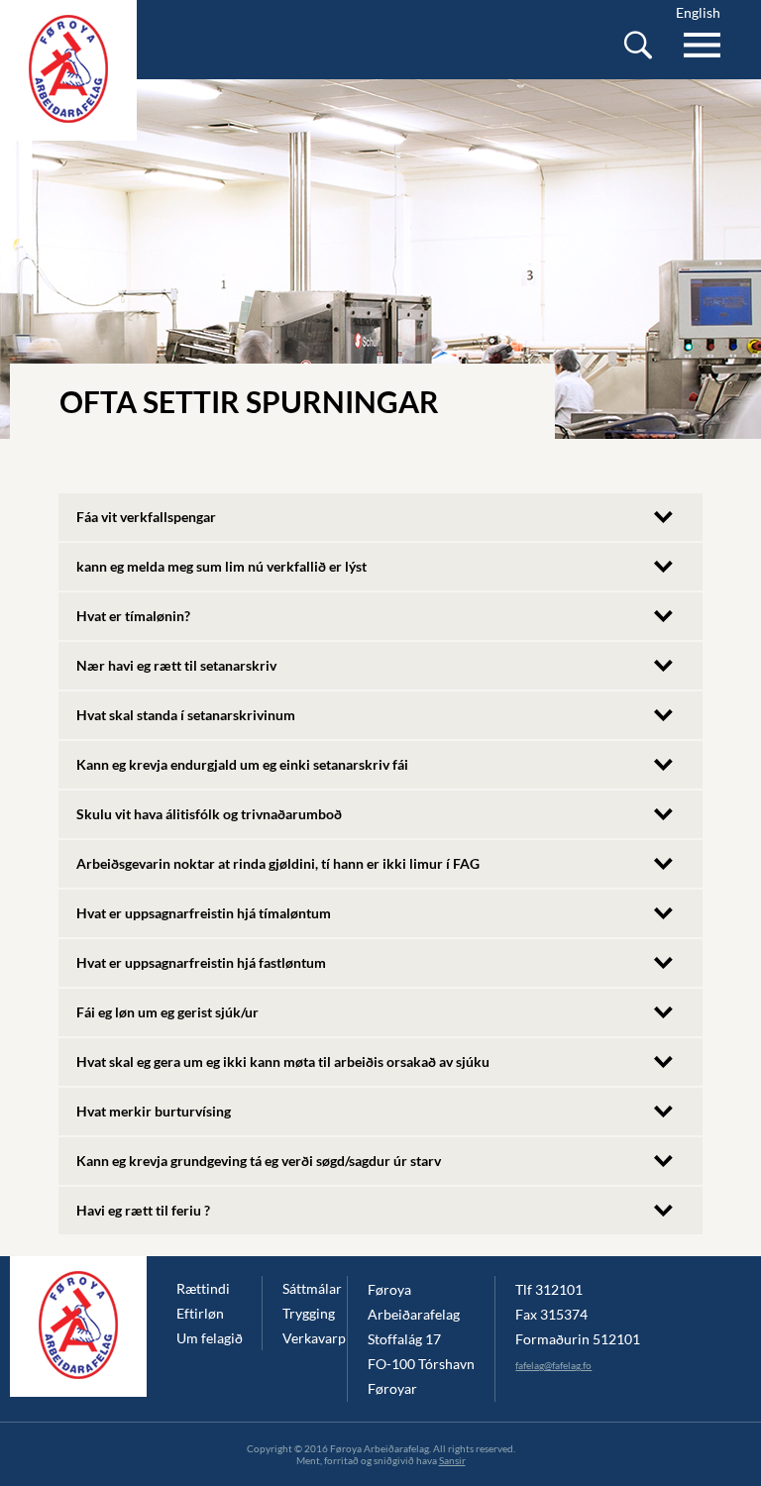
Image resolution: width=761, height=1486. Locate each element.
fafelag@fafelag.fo (553, 1365)
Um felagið (209, 1337)
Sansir (452, 1460)
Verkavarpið (314, 1337)
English (698, 12)
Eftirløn (200, 1313)
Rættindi (203, 1288)
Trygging (308, 1313)
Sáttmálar (312, 1288)
